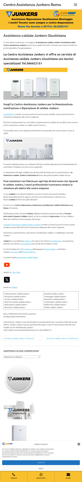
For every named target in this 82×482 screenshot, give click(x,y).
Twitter (14, 287)
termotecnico (56, 241)
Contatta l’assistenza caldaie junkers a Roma (21, 224)
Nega (41, 469)
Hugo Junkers (51, 249)
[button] (79, 444)
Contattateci (8, 114)
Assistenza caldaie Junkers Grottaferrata (62, 338)
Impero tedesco (29, 252)
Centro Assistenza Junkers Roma (32, 4)
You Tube (16, 272)
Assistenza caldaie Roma (28, 257)
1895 (22, 249)
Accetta (41, 463)
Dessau (29, 249)
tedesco (27, 241)
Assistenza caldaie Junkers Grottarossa (19, 338)
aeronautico (25, 243)
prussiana (14, 252)
